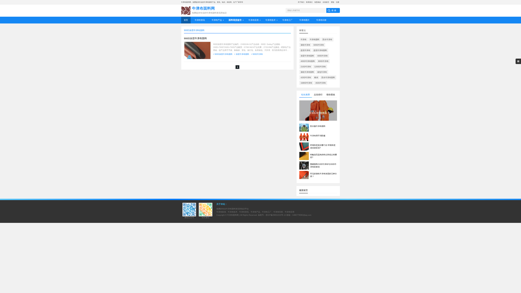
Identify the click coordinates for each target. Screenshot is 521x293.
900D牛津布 (257, 54)
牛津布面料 (314, 39)
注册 (337, 2)
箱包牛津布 (322, 72)
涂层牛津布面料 (242, 54)
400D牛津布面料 (308, 61)
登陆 (332, 2)
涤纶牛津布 (305, 45)
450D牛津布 (320, 83)
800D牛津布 (323, 61)
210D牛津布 (306, 67)
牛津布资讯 (200, 20)
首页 (186, 20)
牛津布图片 (304, 20)
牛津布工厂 (287, 20)
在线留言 (326, 2)
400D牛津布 (322, 56)
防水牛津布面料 (328, 77)
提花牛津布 (305, 50)
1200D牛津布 (320, 67)
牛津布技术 (270, 20)
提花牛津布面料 (320, 50)
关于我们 (301, 2)
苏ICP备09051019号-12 (276, 215)
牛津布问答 (321, 20)
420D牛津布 (306, 77)
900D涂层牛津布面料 (195, 38)
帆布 (316, 77)
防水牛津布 (327, 39)
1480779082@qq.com (301, 215)
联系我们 (309, 2)
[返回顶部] (518, 261)
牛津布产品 (217, 20)
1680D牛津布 (306, 83)
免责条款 (317, 2)
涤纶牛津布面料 (307, 72)
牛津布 (303, 39)
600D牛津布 (319, 45)
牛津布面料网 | (233, 215)
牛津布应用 (253, 20)
